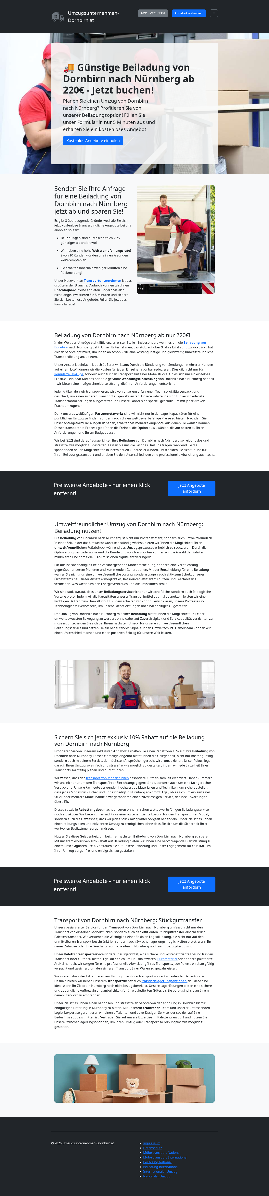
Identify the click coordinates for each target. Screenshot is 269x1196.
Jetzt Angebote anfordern (191, 488)
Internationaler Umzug (160, 1171)
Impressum (151, 1143)
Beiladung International (160, 1167)
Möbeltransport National (161, 1152)
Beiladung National (157, 1162)
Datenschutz (152, 1148)
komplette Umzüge (68, 374)
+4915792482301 (153, 13)
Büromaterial (167, 959)
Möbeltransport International (165, 1157)
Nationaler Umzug (157, 1176)
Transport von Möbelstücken (107, 778)
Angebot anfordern (188, 13)
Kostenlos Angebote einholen (93, 140)
